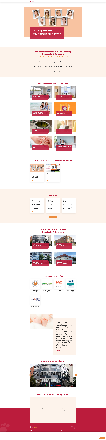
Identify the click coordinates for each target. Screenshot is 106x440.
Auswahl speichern (90, 438)
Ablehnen (96, 438)
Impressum (44, 430)
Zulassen (102, 438)
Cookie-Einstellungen (4, 436)
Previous (30, 375)
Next (76, 375)
